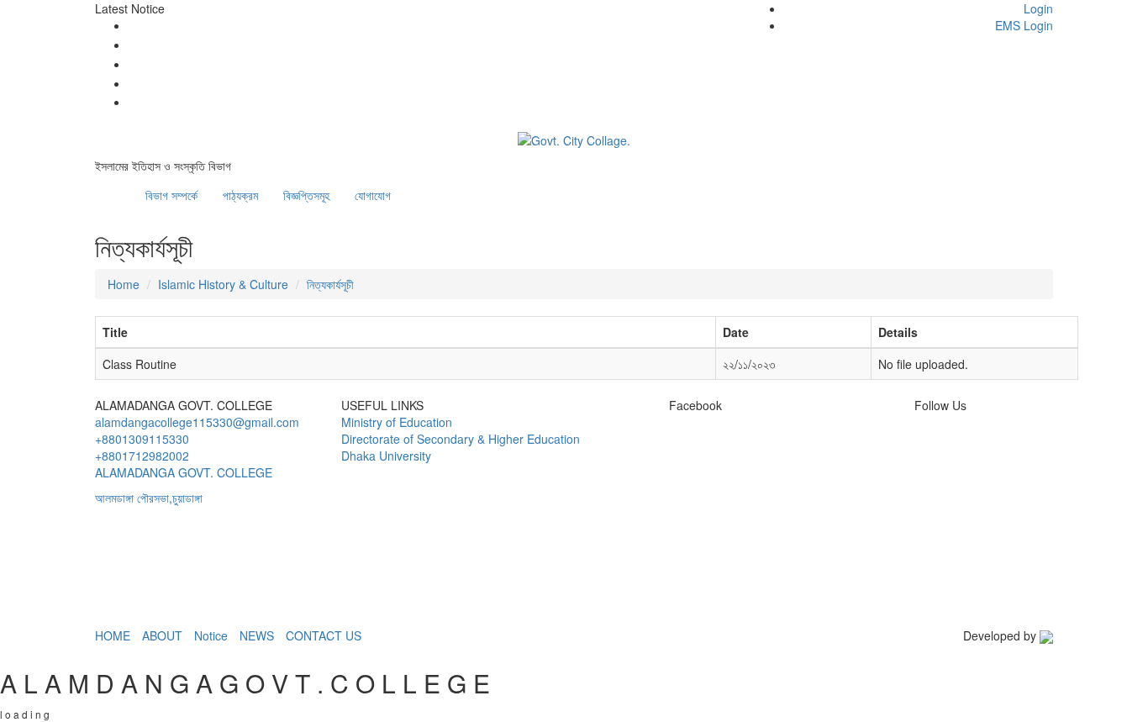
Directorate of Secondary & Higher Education (460, 438)
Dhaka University (386, 455)
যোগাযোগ (373, 195)
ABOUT (162, 635)
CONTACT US (323, 635)
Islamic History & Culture (223, 284)
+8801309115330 (142, 438)
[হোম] (120, 186)
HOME (112, 635)
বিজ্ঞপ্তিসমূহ (306, 195)
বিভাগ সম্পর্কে (171, 195)
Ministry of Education (396, 422)
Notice (211, 635)
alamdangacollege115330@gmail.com (197, 422)
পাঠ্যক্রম (240, 195)
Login (1038, 8)
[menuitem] (901, 17)
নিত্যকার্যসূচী (330, 284)
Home (124, 284)
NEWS (257, 635)
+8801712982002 (142, 455)
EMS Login (1024, 25)
